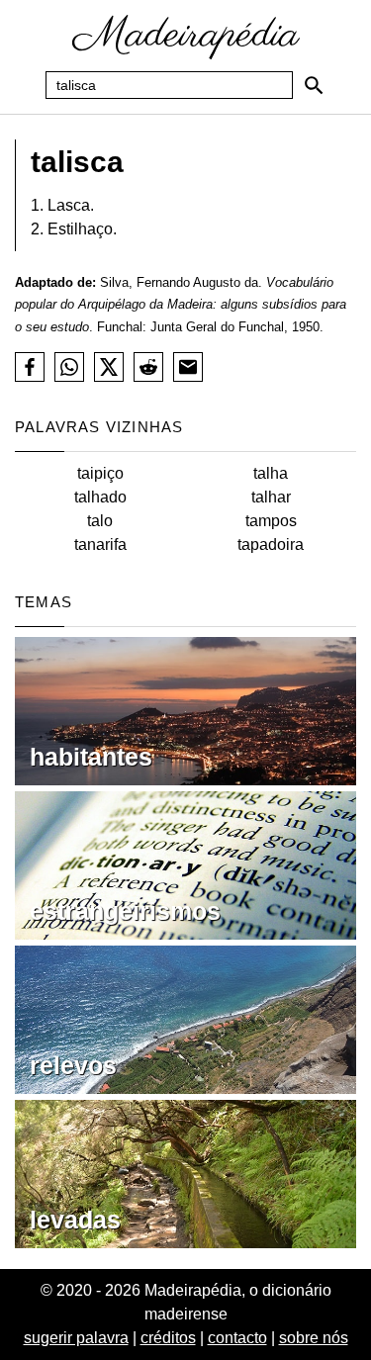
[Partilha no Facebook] (30, 367)
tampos (271, 520)
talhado (100, 497)
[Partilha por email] (188, 367)
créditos (168, 1337)
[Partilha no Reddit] (148, 367)
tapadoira (270, 544)
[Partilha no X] (109, 367)
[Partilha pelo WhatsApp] (69, 367)
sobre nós (313, 1337)
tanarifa (100, 544)
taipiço (100, 473)
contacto (237, 1337)
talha (270, 473)
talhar (271, 497)
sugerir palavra (76, 1337)
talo (100, 520)
